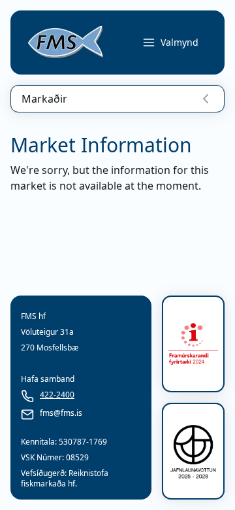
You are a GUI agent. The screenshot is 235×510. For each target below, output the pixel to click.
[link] (65, 42)
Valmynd (179, 42)
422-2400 (57, 395)
